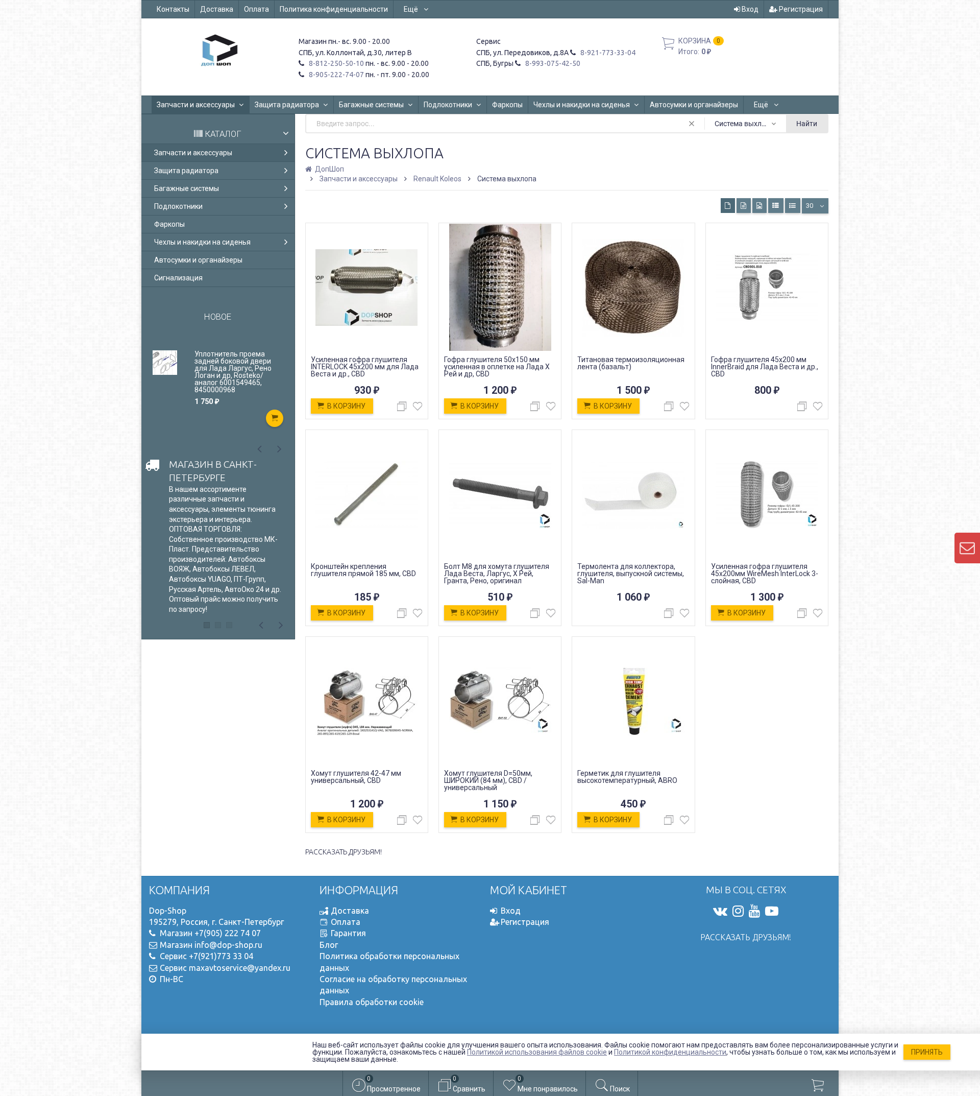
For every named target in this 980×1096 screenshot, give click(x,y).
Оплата (256, 9)
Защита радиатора (287, 105)
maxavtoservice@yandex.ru (239, 967)
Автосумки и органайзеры (694, 105)
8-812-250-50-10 (335, 63)
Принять (927, 1052)
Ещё (412, 9)
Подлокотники (448, 105)
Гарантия (348, 933)
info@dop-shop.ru (228, 944)
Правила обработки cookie (372, 1002)
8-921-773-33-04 (607, 53)
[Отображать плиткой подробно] (744, 205)
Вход (749, 9)
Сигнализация (178, 278)
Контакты (173, 9)
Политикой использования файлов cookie (537, 1052)
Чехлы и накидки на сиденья (581, 105)
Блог (329, 944)
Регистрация (800, 9)
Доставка (216, 9)
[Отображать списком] (775, 205)
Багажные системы (371, 105)
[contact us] (967, 548)
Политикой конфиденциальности (670, 1052)
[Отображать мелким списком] (792, 205)
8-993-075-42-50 (552, 63)
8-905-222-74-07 (335, 74)
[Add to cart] (274, 418)
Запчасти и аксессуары (196, 105)
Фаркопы (507, 105)
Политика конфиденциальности (334, 9)
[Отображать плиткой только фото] (759, 205)
